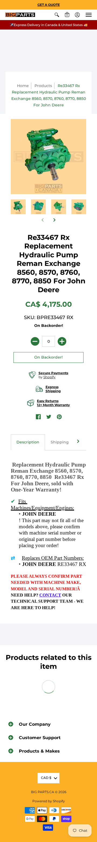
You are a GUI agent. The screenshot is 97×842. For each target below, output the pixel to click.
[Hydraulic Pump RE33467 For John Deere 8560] (18, 207)
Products (43, 85)
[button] (57, 15)
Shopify (49, 377)
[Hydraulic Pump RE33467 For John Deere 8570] (38, 207)
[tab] (28, 442)
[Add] (62, 341)
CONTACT (50, 595)
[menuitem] (57, 15)
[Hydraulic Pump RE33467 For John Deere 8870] (78, 207)
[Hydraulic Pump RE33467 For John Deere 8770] (58, 207)
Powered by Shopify (48, 801)
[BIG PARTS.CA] (20, 15)
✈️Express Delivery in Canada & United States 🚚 (49, 25)
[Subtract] (35, 341)
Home (23, 85)
